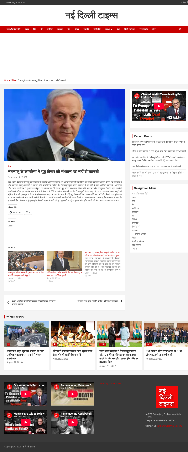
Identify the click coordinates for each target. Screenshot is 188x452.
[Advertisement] (96, 56)
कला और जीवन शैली (13, 29)
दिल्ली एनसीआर (129, 29)
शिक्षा (118, 29)
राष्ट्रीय (102, 344)
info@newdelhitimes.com (169, 426)
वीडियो (77, 29)
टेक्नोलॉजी (97, 29)
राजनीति (86, 29)
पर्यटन (154, 29)
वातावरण (60, 29)
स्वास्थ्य (107, 29)
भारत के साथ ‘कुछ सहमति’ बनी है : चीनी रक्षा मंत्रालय (97, 301)
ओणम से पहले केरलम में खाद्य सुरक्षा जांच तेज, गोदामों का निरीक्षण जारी (159, 151)
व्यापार (27, 29)
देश (42, 29)
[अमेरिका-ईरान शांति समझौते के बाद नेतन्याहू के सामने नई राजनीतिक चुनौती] (64, 261)
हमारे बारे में (184, 2)
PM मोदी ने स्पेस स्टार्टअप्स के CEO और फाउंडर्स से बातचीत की (156, 166)
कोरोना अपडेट (140, 234)
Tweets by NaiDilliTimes (109, 383)
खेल (69, 29)
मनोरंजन (50, 29)
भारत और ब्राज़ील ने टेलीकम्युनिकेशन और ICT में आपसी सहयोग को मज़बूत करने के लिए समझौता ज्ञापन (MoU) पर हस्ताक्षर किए (118, 356)
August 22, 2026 (14, 362)
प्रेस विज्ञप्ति (144, 29)
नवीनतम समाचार (15, 316)
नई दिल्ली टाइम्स (92, 15)
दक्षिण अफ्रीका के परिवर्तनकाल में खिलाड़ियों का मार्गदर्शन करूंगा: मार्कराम (34, 303)
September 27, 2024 (17, 177)
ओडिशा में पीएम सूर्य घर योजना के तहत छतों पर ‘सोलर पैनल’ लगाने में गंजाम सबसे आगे (25, 354)
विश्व (34, 29)
